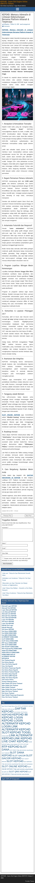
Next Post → (29, 515)
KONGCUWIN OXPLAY (8, 654)
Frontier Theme (29, 881)
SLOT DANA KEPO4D (13, 754)
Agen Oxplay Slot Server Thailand (12, 683)
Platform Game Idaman (12, 744)
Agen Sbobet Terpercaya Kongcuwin (13, 695)
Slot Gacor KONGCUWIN (9, 631)
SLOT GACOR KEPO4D (17, 757)
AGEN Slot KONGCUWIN (9, 650)
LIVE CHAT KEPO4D (15, 741)
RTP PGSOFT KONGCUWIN (10, 647)
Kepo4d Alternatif (7, 627)
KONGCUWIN (5, 736)
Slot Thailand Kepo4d (8, 660)
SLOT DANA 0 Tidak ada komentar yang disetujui (21, 750)
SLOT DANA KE (5, 753)
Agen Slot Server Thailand (10, 691)
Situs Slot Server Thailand (10, 697)
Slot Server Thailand (8, 693)
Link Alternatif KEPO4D (9, 612)
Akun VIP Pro (18, 706)
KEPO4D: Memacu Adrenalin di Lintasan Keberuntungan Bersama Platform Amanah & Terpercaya (16, 18)
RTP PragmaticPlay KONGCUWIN (12, 648)
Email (4, 548)
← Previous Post (6, 515)
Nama (4, 543)
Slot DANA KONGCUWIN (9, 633)
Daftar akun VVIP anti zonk (8, 709)
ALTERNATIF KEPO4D (8, 656)
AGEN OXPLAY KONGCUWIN (10, 652)
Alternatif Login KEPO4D (9, 606)
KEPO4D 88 (5, 658)
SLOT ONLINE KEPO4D (11, 415)
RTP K (21, 744)
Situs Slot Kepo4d (7, 666)
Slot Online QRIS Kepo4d (9, 675)
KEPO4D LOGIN (12, 717)
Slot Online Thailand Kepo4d (10, 672)
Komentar (5, 527)
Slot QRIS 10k (5, 771)
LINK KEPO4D (23, 738)
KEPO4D (7, 714)
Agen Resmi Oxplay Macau (8, 706)
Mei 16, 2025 (15, 24)
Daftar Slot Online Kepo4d (10, 677)
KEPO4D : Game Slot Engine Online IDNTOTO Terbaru (13, 2)
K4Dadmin (6, 24)
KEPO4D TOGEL (20, 732)
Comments (7, 26)
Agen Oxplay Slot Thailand (10, 685)
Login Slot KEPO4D (8, 619)
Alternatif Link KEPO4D (9, 614)
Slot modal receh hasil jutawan (25, 764)
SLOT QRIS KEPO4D (18, 771)
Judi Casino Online (7, 679)
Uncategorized (26, 24)
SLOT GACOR (19, 755)
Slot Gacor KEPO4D (8, 621)
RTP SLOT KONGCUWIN (9, 645)
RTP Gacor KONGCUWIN (9, 643)
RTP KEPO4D (10, 746)
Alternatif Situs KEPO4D (9, 616)
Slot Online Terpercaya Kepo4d (11, 668)
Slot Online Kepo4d (8, 662)
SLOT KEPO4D (15, 761)
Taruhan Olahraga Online (9, 681)
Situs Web (5, 553)
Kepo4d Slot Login (7, 625)
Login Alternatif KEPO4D (9, 610)
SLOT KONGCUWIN (8, 639)
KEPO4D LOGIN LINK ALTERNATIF (16, 726)
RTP (19, 744)
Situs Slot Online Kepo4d (9, 664)
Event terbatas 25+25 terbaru (20, 712)
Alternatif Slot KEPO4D (9, 608)
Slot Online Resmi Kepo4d (10, 670)
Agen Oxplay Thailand (8, 687)
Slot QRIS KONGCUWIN (9, 635)
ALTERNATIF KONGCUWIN (10, 637)
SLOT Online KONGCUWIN (10, 641)
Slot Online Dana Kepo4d (9, 674)
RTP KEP (26, 744)
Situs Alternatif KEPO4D (9, 617)
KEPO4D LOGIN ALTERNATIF (12, 722)
